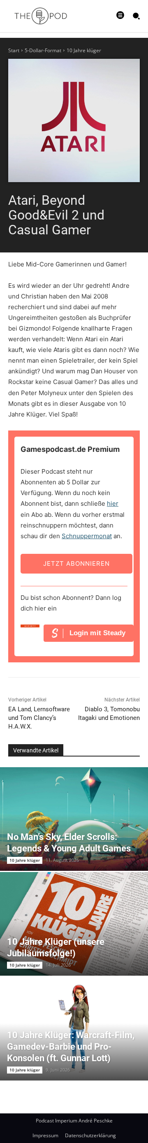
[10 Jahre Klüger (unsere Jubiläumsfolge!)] (74, 924)
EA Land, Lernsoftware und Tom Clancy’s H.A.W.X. (39, 718)
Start (13, 50)
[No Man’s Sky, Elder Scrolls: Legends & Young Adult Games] (74, 819)
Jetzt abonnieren (76, 563)
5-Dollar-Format (43, 50)
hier (112, 503)
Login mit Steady (97, 633)
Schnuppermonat (87, 536)
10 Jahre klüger (84, 50)
